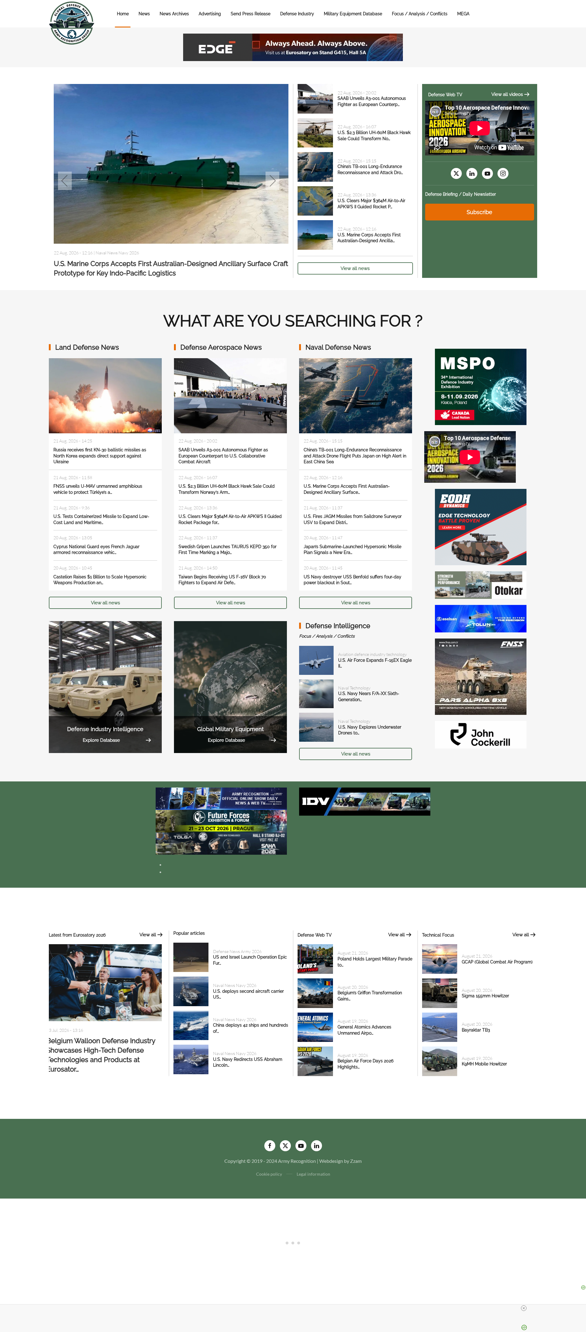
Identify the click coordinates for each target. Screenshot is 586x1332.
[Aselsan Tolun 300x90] (480, 618)
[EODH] (480, 526)
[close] (523, 1308)
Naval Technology (354, 687)
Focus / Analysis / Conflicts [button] (419, 13)
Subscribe (479, 212)
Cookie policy (269, 1174)
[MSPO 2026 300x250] (480, 386)
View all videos (507, 94)
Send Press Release (250, 13)
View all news (355, 268)
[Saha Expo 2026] (221, 798)
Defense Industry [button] (297, 13)
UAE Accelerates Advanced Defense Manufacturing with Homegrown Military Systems (106, 1050)
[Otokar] (480, 584)
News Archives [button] (174, 13)
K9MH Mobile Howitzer (484, 1063)
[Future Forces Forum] (221, 820)
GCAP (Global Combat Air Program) (497, 961)
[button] (65, 181)
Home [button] (123, 13)
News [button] (144, 13)
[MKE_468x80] (221, 843)
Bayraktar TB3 (476, 1030)
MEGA (463, 13)
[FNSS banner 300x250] (480, 676)
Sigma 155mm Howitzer (485, 995)
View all (147, 934)
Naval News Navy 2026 (234, 985)
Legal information (313, 1174)
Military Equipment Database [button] (353, 13)
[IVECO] (364, 801)
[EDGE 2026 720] (293, 46)
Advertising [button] (210, 13)
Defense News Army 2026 (237, 951)
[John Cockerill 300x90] (480, 734)
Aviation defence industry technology (372, 654)
